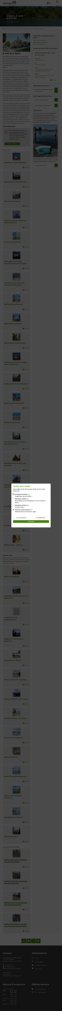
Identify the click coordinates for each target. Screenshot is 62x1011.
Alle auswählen (21, 517)
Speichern (31, 521)
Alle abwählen (40, 517)
